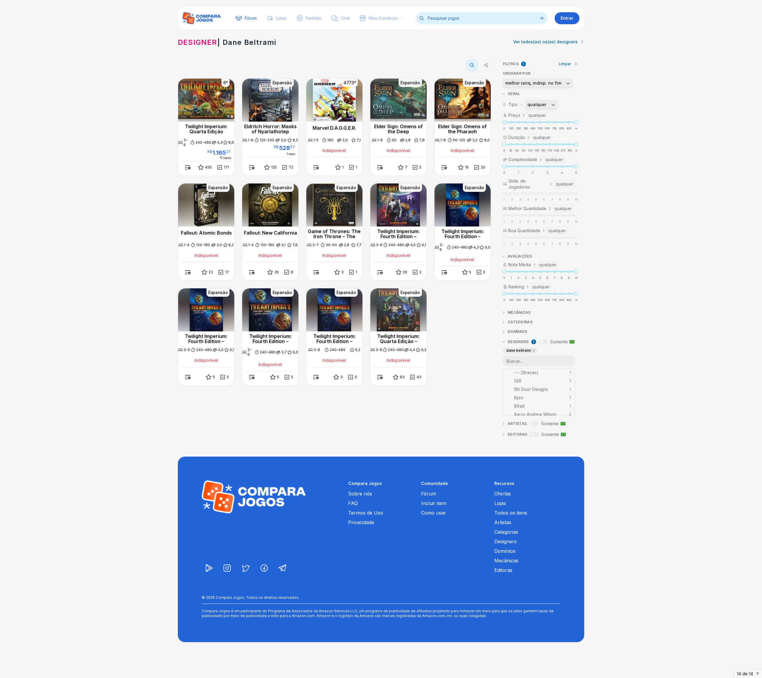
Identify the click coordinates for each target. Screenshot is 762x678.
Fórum (428, 494)
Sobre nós (360, 494)
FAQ (353, 503)
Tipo (527, 104)
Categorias (506, 532)
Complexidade (535, 159)
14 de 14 (745, 673)
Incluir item (433, 503)
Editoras (503, 570)
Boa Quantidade (537, 230)
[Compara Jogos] (202, 18)
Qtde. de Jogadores (540, 183)
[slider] (504, 122)
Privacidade (361, 522)
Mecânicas (506, 561)
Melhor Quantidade (540, 208)
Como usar (433, 513)
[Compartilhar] (486, 65)
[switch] (543, 341)
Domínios (504, 551)
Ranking (529, 286)
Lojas (500, 503)
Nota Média (532, 264)
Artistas (502, 522)
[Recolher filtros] (575, 64)
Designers (505, 541)
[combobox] (538, 83)
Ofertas (502, 494)
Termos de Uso (365, 513)
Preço (527, 115)
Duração (529, 137)
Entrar (567, 18)
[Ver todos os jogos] (541, 18)
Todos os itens (510, 513)
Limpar (565, 64)
